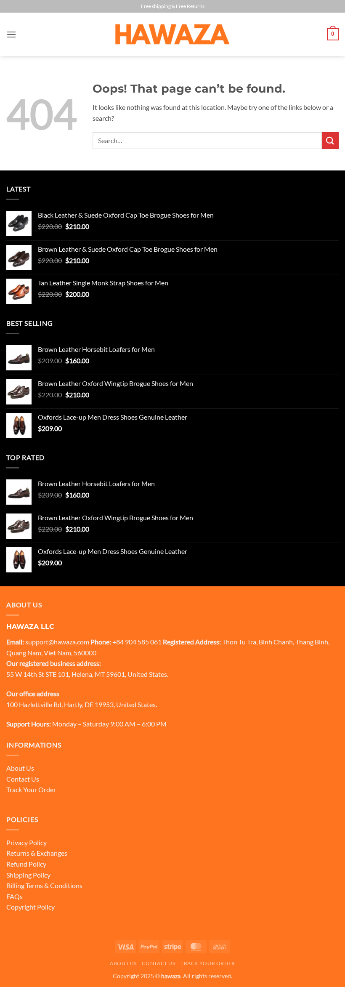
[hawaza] (172, 34)
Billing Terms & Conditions (44, 885)
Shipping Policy (28, 875)
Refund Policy (26, 864)
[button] (11, 34)
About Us (20, 768)
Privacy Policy (26, 842)
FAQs (14, 896)
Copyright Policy (30, 907)
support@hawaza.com (57, 642)
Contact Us (22, 779)
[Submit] (330, 140)
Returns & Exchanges (36, 853)
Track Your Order (31, 789)
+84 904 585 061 (137, 642)
